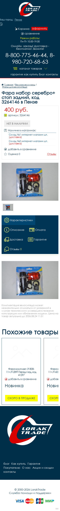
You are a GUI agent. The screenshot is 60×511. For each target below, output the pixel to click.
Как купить (31, 74)
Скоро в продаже (21, 398)
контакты (52, 74)
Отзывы (51, 154)
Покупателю (12, 467)
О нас (26, 467)
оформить (39, 28)
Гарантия (17, 74)
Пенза (18, 20)
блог (42, 74)
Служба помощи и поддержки (30, 493)
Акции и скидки (43, 467)
